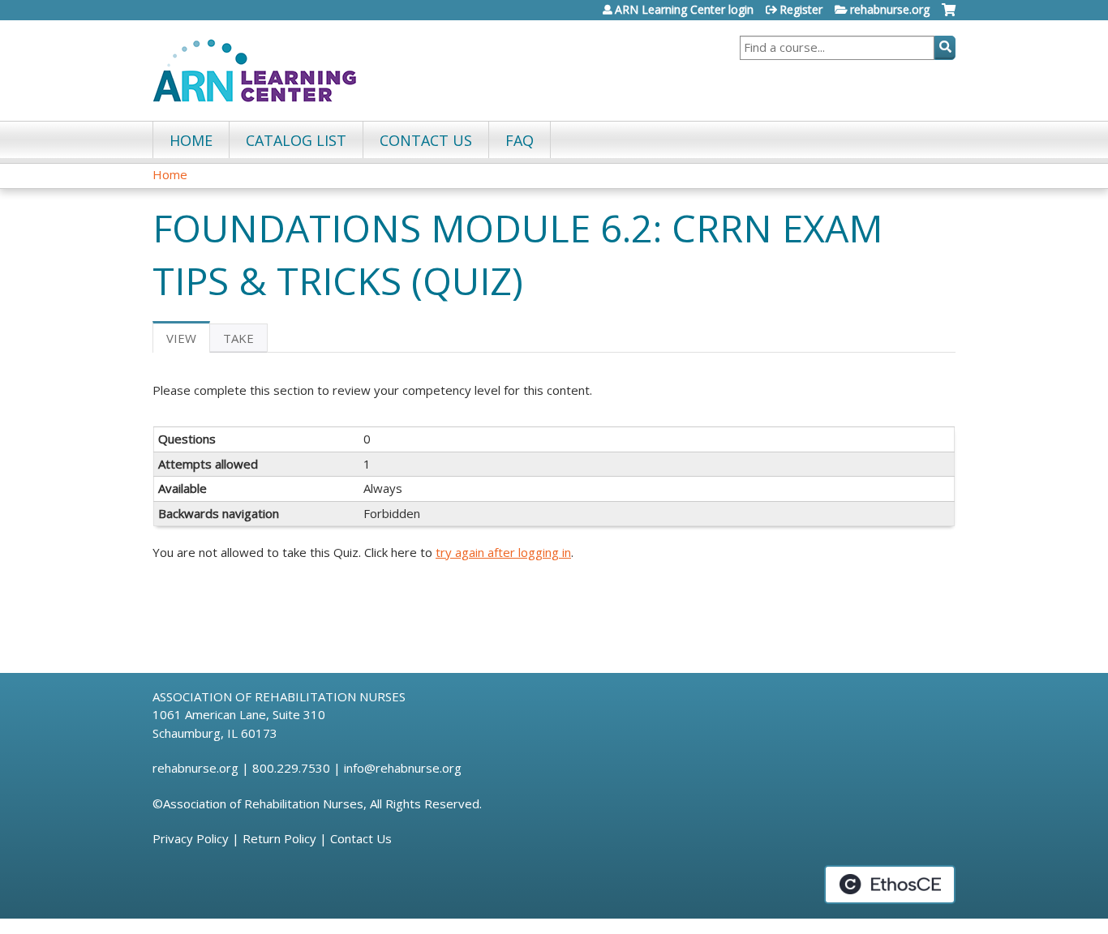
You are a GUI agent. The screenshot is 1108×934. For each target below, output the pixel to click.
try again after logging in (503, 552)
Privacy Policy (190, 838)
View (188, 341)
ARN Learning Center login (684, 9)
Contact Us (361, 838)
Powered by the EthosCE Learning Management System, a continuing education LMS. (890, 884)
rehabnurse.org (890, 9)
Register (800, 9)
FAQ (519, 140)
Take (238, 338)
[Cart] (949, 16)
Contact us (426, 140)
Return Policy (279, 838)
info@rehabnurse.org (403, 768)
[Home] (254, 70)
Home (191, 140)
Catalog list (296, 140)
